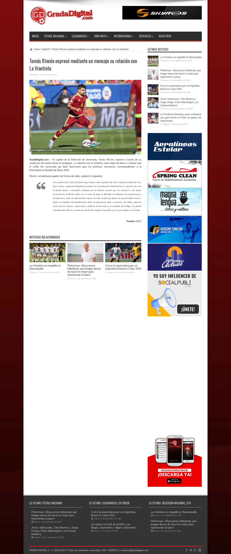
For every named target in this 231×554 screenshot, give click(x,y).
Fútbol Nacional (55, 36)
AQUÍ (138, 221)
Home (37, 49)
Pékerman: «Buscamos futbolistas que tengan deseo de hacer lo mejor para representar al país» (84, 270)
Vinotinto (101, 36)
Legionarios (80, 36)
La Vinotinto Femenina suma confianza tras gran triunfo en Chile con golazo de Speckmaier (180, 117)
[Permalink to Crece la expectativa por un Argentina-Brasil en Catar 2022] (123, 261)
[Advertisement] (175, 375)
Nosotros (165, 36)
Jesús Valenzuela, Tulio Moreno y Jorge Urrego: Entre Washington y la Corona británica (179, 102)
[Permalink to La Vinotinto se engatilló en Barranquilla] (47, 261)
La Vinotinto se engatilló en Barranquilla (181, 57)
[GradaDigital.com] (62, 22)
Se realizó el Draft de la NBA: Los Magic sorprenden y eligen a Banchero (113, 526)
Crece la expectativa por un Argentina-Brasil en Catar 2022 (123, 267)
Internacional (124, 36)
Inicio (35, 36)
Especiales (146, 36)
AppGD (46, 49)
